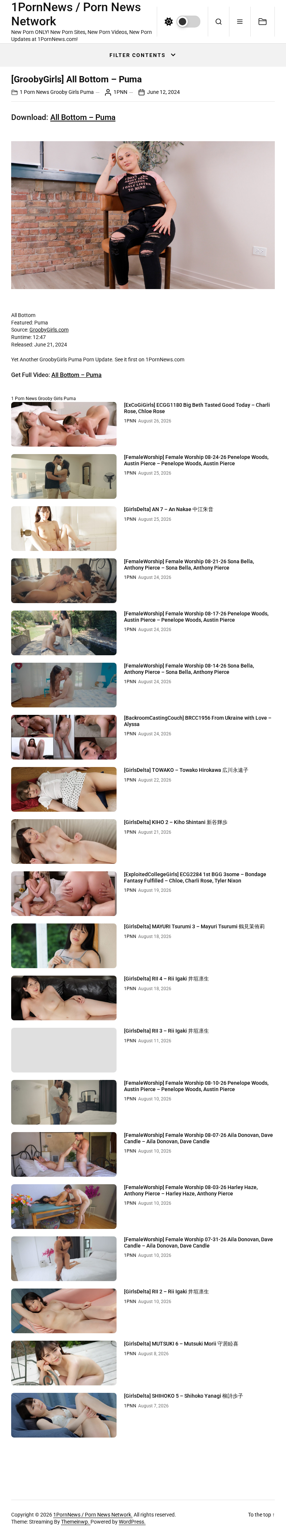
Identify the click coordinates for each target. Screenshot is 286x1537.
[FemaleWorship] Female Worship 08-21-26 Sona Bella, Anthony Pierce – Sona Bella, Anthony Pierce (189, 564)
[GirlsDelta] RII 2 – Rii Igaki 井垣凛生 (166, 1291)
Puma (87, 92)
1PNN (120, 92)
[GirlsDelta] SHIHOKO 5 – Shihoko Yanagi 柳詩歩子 (183, 1396)
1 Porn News (34, 92)
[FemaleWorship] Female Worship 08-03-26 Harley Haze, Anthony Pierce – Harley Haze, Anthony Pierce (191, 1190)
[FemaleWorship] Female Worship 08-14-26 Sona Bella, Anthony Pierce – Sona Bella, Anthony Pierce (189, 669)
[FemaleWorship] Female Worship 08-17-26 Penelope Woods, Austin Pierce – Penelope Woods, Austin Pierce (196, 617)
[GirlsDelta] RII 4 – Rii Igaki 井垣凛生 (166, 979)
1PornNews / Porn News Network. (93, 1515)
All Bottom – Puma (82, 117)
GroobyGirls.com (49, 330)
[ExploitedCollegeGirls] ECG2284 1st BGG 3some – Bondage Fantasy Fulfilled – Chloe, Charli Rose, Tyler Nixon (195, 877)
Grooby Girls (64, 92)
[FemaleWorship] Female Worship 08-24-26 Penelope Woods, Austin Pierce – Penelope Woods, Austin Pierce (196, 460)
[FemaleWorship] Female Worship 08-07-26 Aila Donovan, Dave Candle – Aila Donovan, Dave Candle (198, 1138)
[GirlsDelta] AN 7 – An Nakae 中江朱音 (168, 509)
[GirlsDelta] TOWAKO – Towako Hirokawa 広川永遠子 (186, 770)
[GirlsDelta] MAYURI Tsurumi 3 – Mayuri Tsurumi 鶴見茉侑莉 (194, 926)
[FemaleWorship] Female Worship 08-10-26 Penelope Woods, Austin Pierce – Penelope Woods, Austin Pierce (196, 1086)
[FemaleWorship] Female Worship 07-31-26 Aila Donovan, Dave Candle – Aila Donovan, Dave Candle (198, 1242)
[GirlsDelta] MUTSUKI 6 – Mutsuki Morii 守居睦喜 (181, 1344)
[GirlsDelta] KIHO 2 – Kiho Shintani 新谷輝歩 (176, 822)
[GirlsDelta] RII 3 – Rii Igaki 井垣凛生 (166, 1031)
